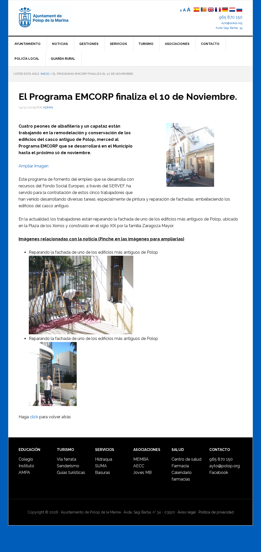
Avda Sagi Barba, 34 (229, 28)
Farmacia (180, 465)
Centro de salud (186, 459)
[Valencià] (204, 10)
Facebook (218, 472)
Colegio (26, 459)
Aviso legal (187, 512)
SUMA (101, 465)
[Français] (218, 10)
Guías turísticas (71, 472)
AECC (138, 465)
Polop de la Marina (49, 16)
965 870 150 (230, 17)
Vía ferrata (66, 459)
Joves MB (142, 472)
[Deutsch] (225, 10)
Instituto (26, 465)
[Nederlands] (232, 10)
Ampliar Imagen (33, 166)
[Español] (196, 10)
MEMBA (141, 459)
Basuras (102, 472)
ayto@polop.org (231, 23)
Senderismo (68, 465)
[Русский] (239, 10)
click (34, 416)
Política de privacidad (216, 512)
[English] (211, 10)
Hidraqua (103, 459)
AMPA (24, 472)
